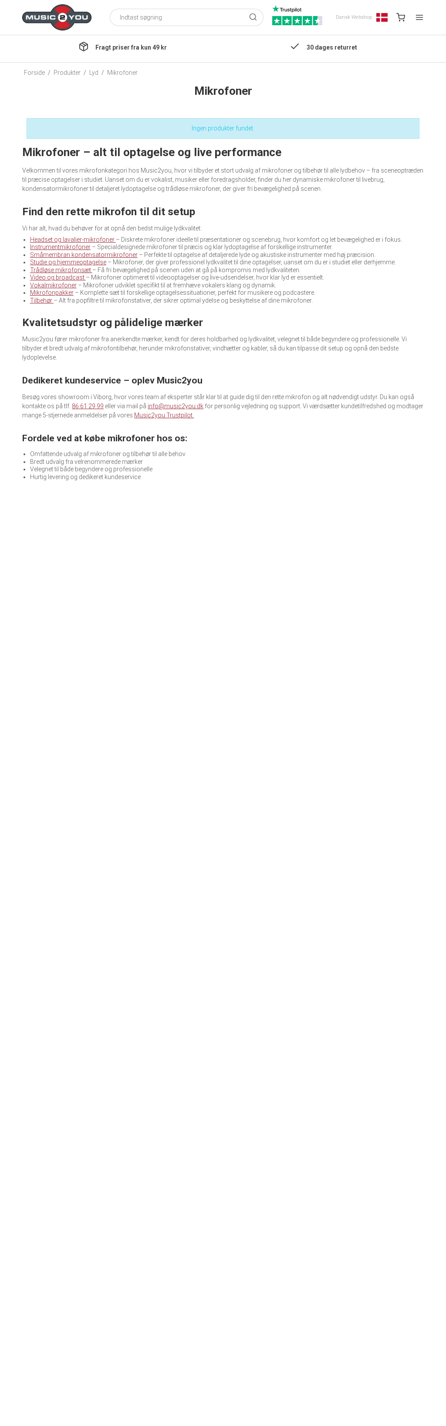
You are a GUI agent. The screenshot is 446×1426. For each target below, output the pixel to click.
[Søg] (253, 17)
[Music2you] (56, 17)
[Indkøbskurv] (400, 17)
